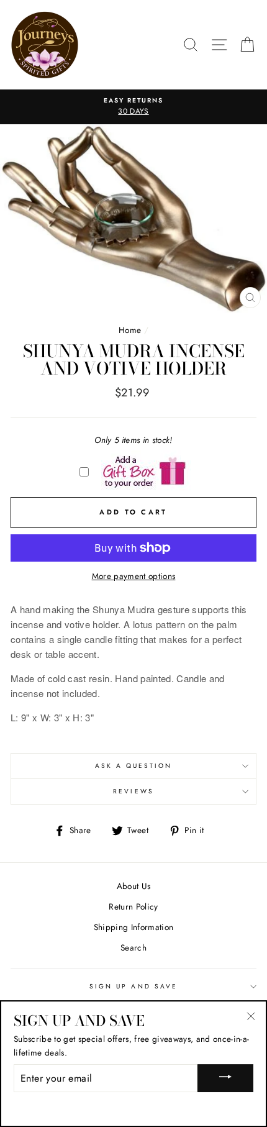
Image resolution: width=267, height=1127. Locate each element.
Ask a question (134, 765)
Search (133, 947)
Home (130, 330)
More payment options (134, 576)
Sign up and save (133, 986)
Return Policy (133, 906)
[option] (133, 107)
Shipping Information (134, 927)
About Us (134, 886)
